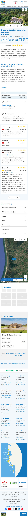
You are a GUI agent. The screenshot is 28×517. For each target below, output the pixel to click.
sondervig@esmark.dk (6, 382)
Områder (7, 353)
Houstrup (11, 36)
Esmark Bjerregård (20, 376)
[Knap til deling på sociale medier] (23, 9)
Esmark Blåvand (5, 418)
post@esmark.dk (19, 437)
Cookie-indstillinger (14, 503)
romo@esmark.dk (5, 436)
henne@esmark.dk (5, 411)
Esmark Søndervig (5, 376)
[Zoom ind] (25, 276)
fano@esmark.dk (19, 423)
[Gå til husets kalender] (21, 26)
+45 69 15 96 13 (9, 345)
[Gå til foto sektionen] (6, 26)
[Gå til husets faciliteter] (17, 26)
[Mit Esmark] (22, 3)
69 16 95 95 (20, 1)
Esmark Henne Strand (6, 404)
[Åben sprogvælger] (15, 3)
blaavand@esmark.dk (5, 423)
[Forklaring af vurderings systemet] (14, 34)
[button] (14, 259)
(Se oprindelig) (10, 155)
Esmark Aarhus (19, 431)
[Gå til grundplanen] (10, 26)
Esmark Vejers (19, 404)
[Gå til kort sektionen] (14, 26)
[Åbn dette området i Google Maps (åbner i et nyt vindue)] (2, 282)
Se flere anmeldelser (14, 198)
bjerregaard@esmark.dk (21, 382)
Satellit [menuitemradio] (23, 240)
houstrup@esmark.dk (9, 347)
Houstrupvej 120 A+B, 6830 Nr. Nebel (20, 354)
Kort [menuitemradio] (16, 240)
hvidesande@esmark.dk (6, 395)
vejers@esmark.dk (20, 409)
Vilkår (27, 282)
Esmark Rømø (4, 431)
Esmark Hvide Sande (6, 390)
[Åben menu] (26, 3)
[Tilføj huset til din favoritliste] (26, 9)
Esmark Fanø (19, 418)
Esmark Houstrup (6, 105)
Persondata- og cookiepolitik (15, 501)
